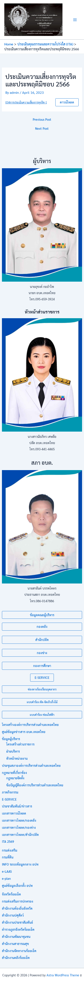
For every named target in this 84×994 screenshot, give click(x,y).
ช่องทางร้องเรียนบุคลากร (42, 689)
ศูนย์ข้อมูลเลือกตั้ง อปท (17, 885)
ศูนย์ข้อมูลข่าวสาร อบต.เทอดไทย (23, 732)
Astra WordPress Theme (63, 975)
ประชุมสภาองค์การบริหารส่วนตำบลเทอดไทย (31, 765)
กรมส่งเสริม (9, 850)
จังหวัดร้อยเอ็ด (11, 894)
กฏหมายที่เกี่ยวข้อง (14, 772)
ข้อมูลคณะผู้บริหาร (42, 615)
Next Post (42, 128)
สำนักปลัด (42, 639)
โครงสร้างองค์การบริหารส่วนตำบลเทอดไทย (30, 724)
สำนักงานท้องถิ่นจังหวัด (17, 908)
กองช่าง (42, 653)
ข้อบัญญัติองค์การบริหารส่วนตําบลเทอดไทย (34, 785)
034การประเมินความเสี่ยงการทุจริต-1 (26, 102)
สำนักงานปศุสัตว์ (13, 915)
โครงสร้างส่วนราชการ (20, 744)
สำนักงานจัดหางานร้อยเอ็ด (19, 951)
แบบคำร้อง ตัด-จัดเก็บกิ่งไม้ (42, 702)
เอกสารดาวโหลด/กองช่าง (19, 827)
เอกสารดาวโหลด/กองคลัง (19, 820)
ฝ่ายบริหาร (13, 751)
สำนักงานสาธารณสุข (15, 944)
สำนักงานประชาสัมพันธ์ (17, 922)
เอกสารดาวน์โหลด (14, 813)
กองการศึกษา (42, 666)
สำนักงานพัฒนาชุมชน (16, 936)
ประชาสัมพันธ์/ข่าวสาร (17, 806)
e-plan (6, 878)
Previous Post (42, 119)
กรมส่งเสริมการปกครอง (17, 901)
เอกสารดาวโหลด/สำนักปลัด (20, 834)
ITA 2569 (8, 841)
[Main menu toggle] (75, 20)
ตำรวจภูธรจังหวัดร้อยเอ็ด (18, 929)
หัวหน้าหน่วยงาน (17, 758)
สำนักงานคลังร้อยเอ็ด (16, 957)
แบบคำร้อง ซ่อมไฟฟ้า (42, 714)
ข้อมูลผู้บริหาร (11, 739)
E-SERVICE (42, 677)
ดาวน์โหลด (67, 102)
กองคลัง (42, 626)
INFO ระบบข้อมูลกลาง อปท (20, 864)
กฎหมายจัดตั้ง (15, 778)
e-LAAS (7, 871)
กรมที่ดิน (7, 857)
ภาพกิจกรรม (10, 792)
